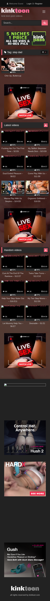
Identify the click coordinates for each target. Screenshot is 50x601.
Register (38, 3)
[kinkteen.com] (20, 11)
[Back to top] (41, 592)
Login (29, 3)
